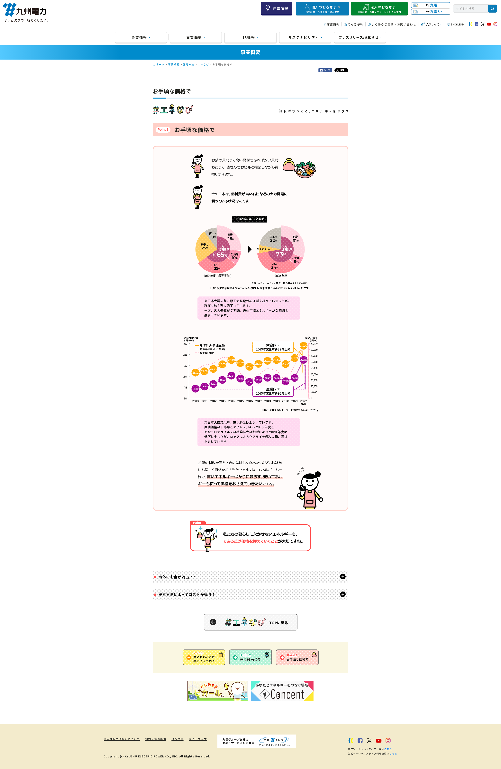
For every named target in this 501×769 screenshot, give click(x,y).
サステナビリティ (303, 37)
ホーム (160, 64)
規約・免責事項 (155, 739)
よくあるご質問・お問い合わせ (393, 24)
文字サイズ (432, 24)
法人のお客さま (379, 9)
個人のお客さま (323, 9)
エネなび (203, 64)
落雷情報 (333, 24)
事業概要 (194, 37)
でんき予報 (355, 24)
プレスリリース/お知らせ (358, 37)
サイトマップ (198, 739)
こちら (388, 749)
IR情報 (249, 37)
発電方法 (188, 64)
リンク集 (177, 739)
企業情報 (139, 37)
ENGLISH (457, 24)
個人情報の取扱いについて (122, 739)
